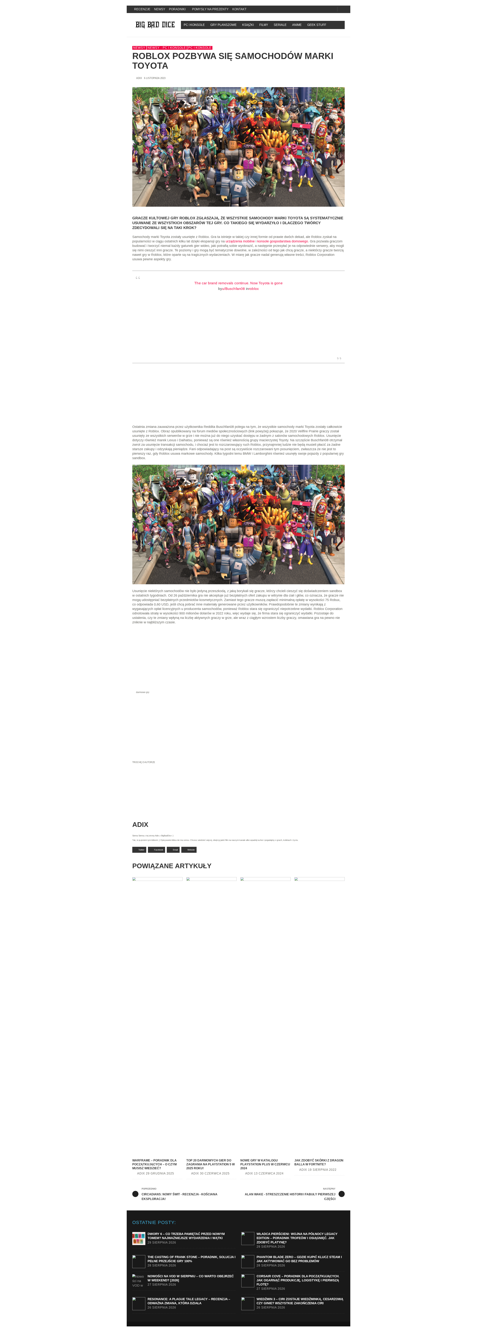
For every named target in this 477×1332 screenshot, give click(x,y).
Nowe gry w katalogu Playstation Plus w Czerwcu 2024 (265, 1164)
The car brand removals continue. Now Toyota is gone (238, 283)
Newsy (139, 47)
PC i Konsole (199, 47)
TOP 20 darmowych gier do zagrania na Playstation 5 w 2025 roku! (210, 1164)
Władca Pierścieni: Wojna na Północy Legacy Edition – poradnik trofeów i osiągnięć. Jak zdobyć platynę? (297, 1238)
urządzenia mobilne (240, 241)
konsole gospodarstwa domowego (282, 241)
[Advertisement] (238, 398)
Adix (139, 78)
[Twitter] (327, 9)
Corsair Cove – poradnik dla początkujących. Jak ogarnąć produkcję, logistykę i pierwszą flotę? (298, 1280)
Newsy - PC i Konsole (167, 47)
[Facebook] (314, 9)
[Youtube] (333, 9)
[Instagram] (320, 9)
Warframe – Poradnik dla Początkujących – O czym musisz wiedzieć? (154, 1164)
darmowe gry (142, 692)
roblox (254, 289)
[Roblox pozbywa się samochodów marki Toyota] (238, 147)
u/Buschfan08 (233, 289)
